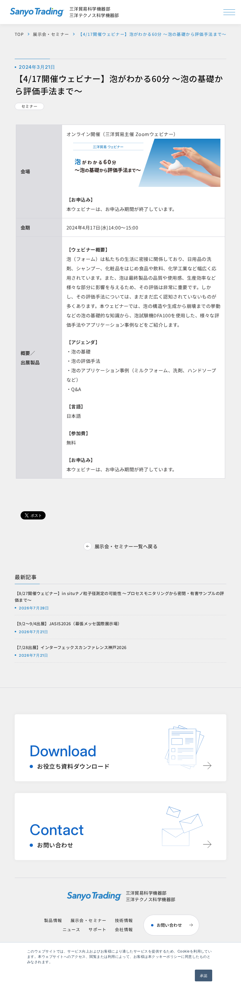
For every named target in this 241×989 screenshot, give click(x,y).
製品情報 (53, 920)
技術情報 (124, 920)
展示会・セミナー (51, 34)
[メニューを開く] (229, 12)
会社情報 (124, 929)
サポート (97, 929)
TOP (19, 34)
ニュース (72, 929)
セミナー (29, 106)
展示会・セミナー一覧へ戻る (126, 546)
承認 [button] (203, 975)
